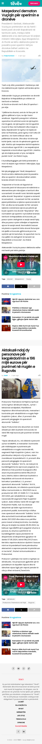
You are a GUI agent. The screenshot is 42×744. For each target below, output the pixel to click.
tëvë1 (6, 375)
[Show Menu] (3, 3)
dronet (10, 279)
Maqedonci (19, 279)
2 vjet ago (21, 56)
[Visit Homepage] (16, 3)
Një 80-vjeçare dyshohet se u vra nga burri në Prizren (25, 300)
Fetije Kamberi (9, 56)
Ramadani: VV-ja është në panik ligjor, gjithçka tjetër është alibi (25, 318)
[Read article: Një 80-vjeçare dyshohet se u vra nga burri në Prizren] (6, 301)
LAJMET (21, 702)
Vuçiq (28, 279)
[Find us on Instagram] (23, 668)
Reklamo (34, 3)
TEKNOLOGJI (21, 719)
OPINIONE (21, 722)
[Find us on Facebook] (13, 668)
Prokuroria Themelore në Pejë (14, 603)
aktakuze (11, 599)
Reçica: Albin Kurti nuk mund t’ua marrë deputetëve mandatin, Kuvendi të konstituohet (25, 328)
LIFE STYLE (21, 715)
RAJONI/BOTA (21, 705)
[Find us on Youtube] (18, 668)
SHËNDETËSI (21, 712)
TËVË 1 (19, 740)
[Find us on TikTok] (29, 668)
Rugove (31, 603)
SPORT (21, 709)
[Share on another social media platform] (34, 286)
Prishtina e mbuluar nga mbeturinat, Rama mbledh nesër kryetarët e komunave (25, 310)
